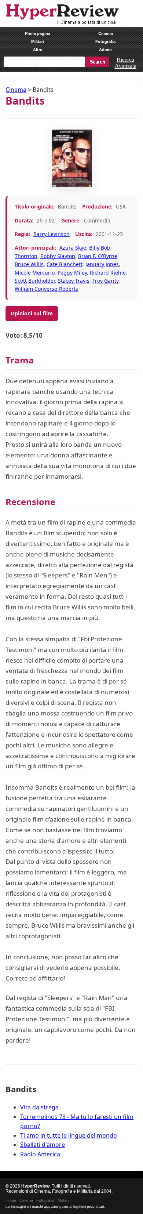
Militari (37, 41)
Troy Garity (105, 280)
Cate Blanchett (64, 264)
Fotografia (105, 41)
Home (11, 1200)
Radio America (40, 1154)
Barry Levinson (51, 234)
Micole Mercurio (35, 272)
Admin (105, 49)
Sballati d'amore (42, 1145)
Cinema (105, 33)
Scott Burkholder (35, 280)
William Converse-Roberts (46, 288)
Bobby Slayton (57, 256)
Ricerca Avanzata (125, 63)
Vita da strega (39, 1107)
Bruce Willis (29, 264)
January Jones (102, 264)
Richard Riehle (108, 272)
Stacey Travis (73, 280)
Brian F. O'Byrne (97, 256)
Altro (38, 49)
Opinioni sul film (32, 313)
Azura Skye (72, 247)
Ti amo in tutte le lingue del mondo (68, 1135)
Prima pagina (37, 33)
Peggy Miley (72, 272)
